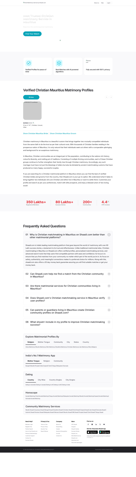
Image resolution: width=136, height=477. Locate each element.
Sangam (73, 426)
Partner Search (29, 429)
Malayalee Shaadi (49, 412)
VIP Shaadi (74, 424)
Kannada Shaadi (101, 410)
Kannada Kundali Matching (33, 398)
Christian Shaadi (67, 410)
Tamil (50, 365)
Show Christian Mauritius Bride (35, 133)
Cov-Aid (58, 433)
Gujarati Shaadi (85, 410)
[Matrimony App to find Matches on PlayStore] (104, 432)
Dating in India (66, 384)
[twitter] (100, 424)
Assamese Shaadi (39, 410)
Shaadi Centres (75, 429)
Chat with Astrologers (76, 442)
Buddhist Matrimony (61, 347)
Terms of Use (44, 424)
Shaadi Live (74, 433)
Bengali (28, 365)
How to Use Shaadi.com (31, 431)
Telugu (54, 365)
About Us (58, 424)
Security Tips (44, 429)
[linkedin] (96, 424)
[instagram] (92, 424)
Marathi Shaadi (30, 410)
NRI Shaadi (75, 412)
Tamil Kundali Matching (42, 396)
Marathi (32, 365)
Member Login (29, 424)
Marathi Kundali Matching (87, 396)
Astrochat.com (75, 440)
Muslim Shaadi (68, 412)
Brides (31, 97)
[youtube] (104, 424)
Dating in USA (57, 384)
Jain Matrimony (83, 347)
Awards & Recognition (61, 431)
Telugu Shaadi (99, 412)
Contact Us (28, 438)
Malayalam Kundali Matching (71, 396)
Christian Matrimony (73, 347)
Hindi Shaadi (76, 410)
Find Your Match (32, 34)
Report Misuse (44, 431)
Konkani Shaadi (39, 412)
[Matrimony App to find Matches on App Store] (92, 432)
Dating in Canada (41, 384)
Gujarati (46, 365)
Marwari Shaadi (59, 412)
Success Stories (29, 440)
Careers (58, 429)
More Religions (93, 347)
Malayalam (59, 365)
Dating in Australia (30, 384)
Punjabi (37, 365)
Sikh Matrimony (51, 347)
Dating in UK (49, 384)
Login (108, 3)
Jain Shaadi (93, 410)
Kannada (65, 365)
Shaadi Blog (59, 426)
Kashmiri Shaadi (30, 412)
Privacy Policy (44, 426)
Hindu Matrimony (30, 347)
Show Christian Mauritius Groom (63, 133)
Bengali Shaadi (49, 410)
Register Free (28, 426)
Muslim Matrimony (41, 347)
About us (96, 3)
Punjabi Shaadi (83, 412)
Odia (41, 365)
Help (102, 3)
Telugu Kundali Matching (56, 396)
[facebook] (88, 424)
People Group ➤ (109, 449)
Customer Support (29, 435)
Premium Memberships (31, 433)
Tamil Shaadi (91, 412)
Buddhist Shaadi (58, 410)
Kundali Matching (30, 396)
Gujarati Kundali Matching (101, 396)
